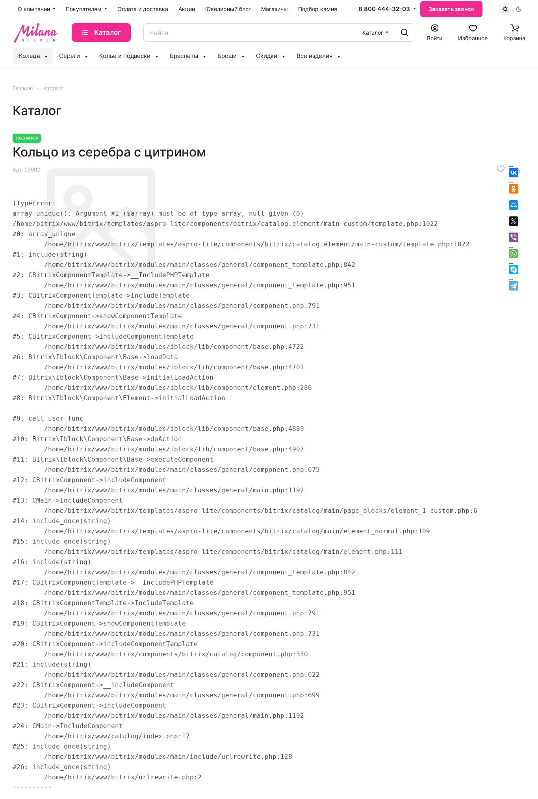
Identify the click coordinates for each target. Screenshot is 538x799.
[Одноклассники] (513, 189)
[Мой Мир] (513, 205)
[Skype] (513, 269)
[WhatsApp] (513, 253)
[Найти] (404, 32)
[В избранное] (500, 168)
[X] (513, 221)
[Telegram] (513, 286)
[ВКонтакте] (513, 172)
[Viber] (513, 237)
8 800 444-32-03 (384, 9)
